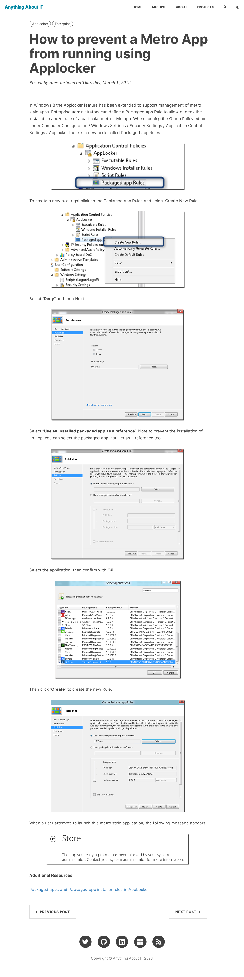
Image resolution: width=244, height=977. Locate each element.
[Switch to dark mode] (237, 7)
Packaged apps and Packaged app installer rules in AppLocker (89, 889)
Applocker (40, 24)
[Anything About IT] (159, 941)
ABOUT (181, 7)
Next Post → (188, 912)
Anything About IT (24, 7)
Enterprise (63, 24)
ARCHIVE (159, 7)
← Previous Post (53, 912)
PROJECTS (205, 7)
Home (137, 7)
